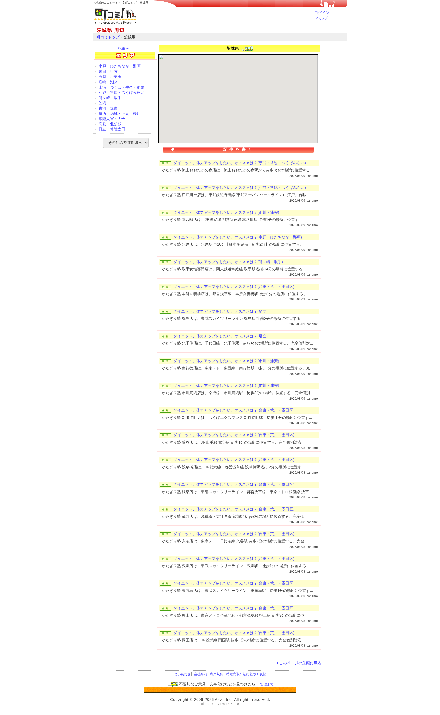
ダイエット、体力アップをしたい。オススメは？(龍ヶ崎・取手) (228, 262)
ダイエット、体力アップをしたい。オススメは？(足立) (220, 311)
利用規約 (216, 674)
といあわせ (182, 674)
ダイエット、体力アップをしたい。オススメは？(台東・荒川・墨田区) (233, 287)
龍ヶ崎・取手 (110, 98)
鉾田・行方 (108, 72)
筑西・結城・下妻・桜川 (120, 114)
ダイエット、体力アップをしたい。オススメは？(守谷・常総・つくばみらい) (239, 163)
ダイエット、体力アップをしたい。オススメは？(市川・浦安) (226, 212)
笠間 (102, 103)
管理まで (266, 684)
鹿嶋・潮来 (108, 82)
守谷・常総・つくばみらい (121, 92)
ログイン (321, 13)
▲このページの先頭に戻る (298, 663)
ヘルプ (322, 18)
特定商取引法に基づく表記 (246, 674)
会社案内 (200, 674)
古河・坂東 (108, 108)
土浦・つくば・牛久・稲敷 (121, 87)
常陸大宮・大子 (112, 119)
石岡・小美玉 (110, 77)
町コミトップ (108, 37)
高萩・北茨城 (110, 124)
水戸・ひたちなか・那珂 (120, 66)
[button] (198, 128)
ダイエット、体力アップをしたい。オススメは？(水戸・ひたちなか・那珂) (237, 237)
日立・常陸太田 (112, 129)
